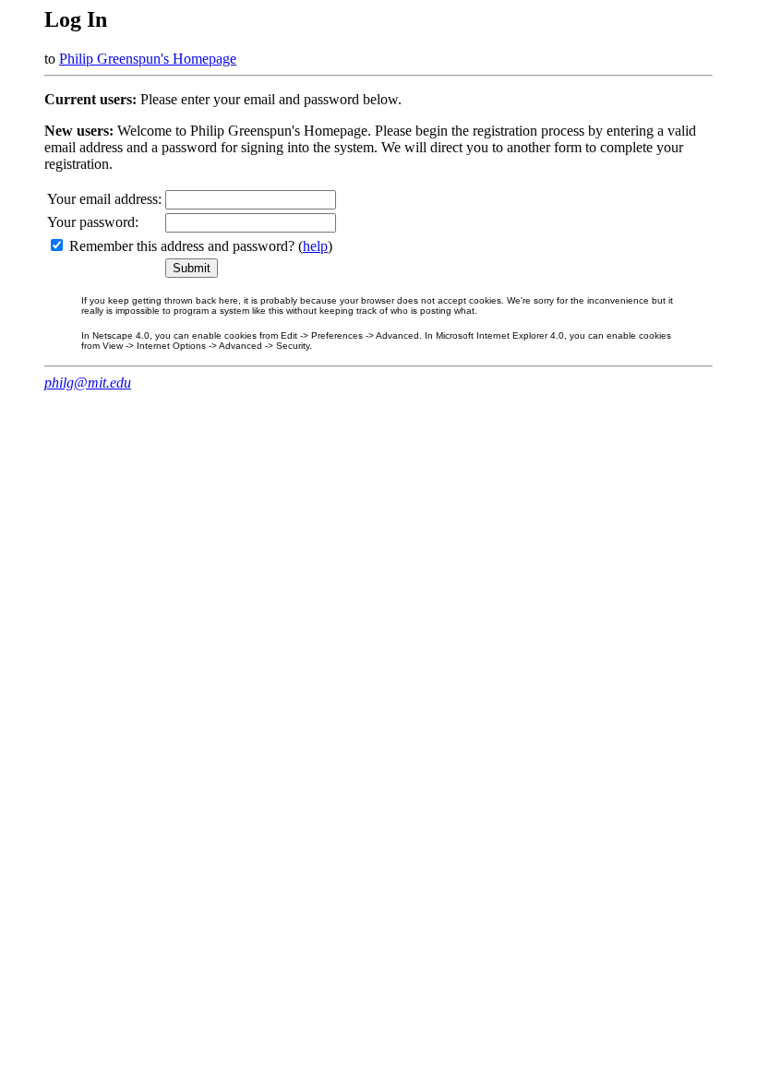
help (315, 246)
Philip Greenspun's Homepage (147, 58)
